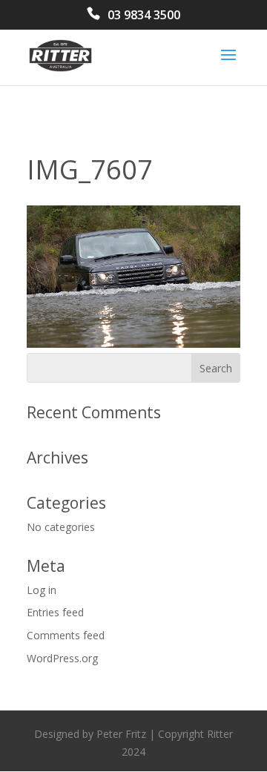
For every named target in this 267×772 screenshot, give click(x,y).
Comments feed (66, 635)
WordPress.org (62, 658)
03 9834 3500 (144, 16)
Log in (41, 590)
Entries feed (55, 612)
